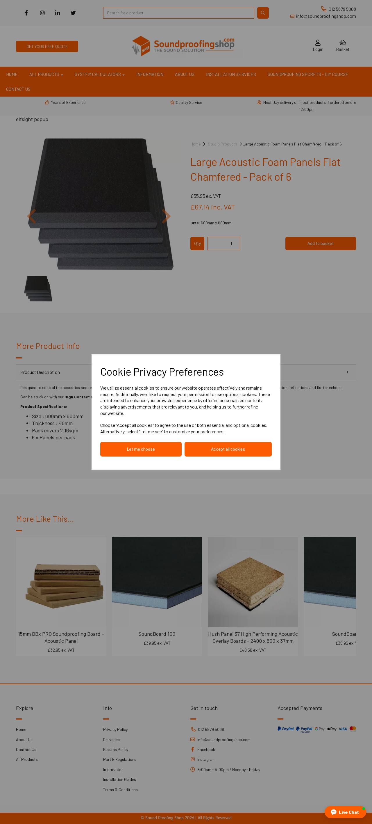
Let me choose (141, 449)
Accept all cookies (228, 449)
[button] (345, 812)
